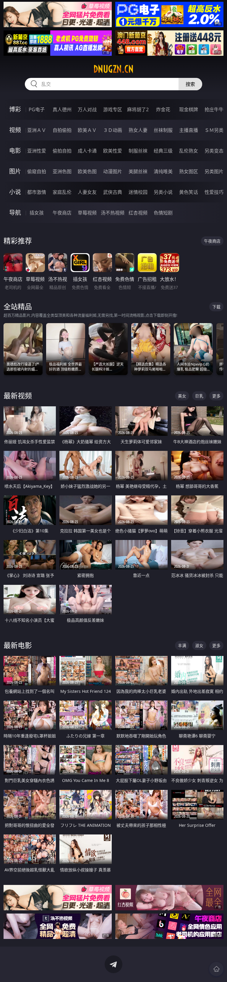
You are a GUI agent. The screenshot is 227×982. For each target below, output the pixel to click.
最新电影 (18, 645)
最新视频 (18, 395)
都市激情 (36, 192)
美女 (182, 396)
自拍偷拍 (62, 130)
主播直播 (188, 130)
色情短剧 (163, 213)
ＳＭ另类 (214, 130)
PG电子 (37, 109)
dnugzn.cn (113, 69)
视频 (15, 130)
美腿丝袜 (138, 171)
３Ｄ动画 (112, 130)
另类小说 (163, 192)
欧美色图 (87, 171)
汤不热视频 (112, 213)
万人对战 (87, 109)
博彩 (15, 109)
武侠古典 (112, 192)
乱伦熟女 (188, 151)
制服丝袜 (138, 151)
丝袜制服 (163, 130)
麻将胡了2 (138, 109)
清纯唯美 (163, 171)
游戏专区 (112, 109)
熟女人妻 (138, 130)
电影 (15, 151)
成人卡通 (87, 151)
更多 (216, 396)
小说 (15, 192)
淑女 (199, 645)
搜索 (190, 84)
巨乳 (199, 396)
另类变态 (214, 151)
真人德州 (62, 109)
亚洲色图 (62, 171)
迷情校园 (138, 192)
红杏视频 (138, 213)
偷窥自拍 (36, 171)
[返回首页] (216, 969)
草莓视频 (87, 213)
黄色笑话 (188, 192)
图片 (15, 171)
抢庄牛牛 (214, 109)
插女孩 (37, 213)
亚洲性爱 (36, 151)
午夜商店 (62, 213)
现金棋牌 (188, 109)
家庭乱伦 (62, 192)
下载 (216, 307)
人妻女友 (87, 192)
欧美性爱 (112, 151)
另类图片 (214, 171)
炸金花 (163, 109)
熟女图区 (188, 171)
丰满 (182, 645)
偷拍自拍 (62, 151)
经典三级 (163, 151)
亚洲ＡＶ (36, 130)
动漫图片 (112, 171)
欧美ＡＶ (87, 130)
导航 (15, 213)
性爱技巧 (214, 192)
